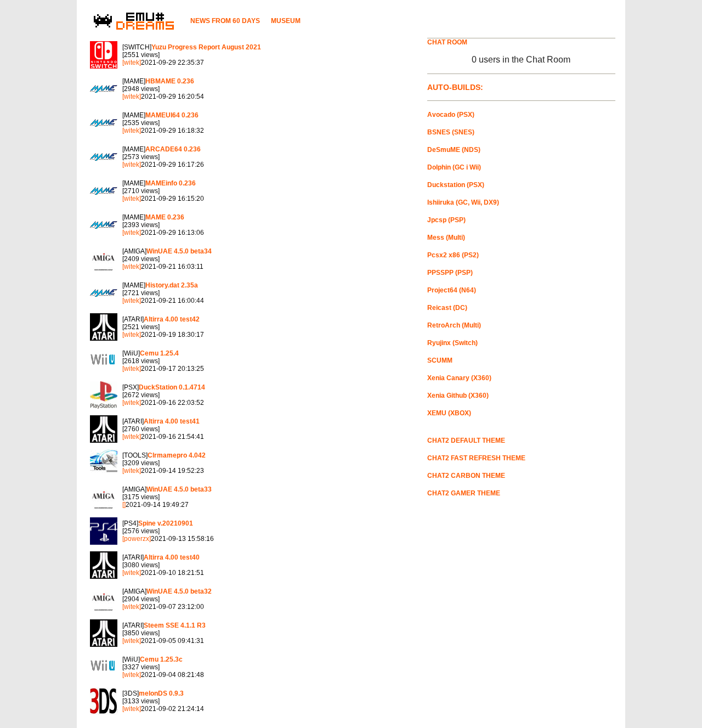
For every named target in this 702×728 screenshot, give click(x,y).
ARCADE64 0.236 (173, 149)
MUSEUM (286, 21)
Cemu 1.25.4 (159, 353)
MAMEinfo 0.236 (170, 183)
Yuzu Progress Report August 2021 (206, 47)
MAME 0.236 (164, 217)
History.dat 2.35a (171, 285)
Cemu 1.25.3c (161, 659)
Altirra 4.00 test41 (172, 421)
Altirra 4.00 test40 (172, 557)
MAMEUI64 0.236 (172, 115)
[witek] (131, 62)
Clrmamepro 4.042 (177, 455)
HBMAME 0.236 (169, 81)
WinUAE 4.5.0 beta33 (179, 489)
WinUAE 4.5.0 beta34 (179, 251)
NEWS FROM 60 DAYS (225, 21)
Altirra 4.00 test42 (172, 319)
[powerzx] (136, 539)
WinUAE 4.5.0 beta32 (179, 591)
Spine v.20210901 (165, 523)
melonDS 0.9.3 (161, 693)
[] (124, 505)
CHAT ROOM (447, 42)
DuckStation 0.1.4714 (172, 387)
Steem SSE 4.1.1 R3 (175, 625)
